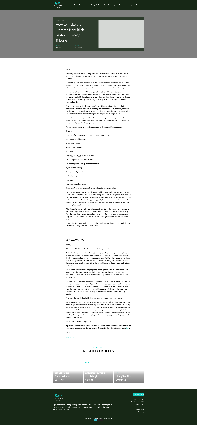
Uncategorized (78, 47)
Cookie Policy (139, 404)
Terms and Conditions (136, 402)
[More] (135, 63)
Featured (57, 365)
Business (87, 362)
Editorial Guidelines (137, 407)
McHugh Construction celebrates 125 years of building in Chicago (95, 372)
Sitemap (141, 412)
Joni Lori (58, 47)
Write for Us (140, 409)
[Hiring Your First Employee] (129, 369)
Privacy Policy (139, 399)
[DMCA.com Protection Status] (98, 420)
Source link (70, 337)
